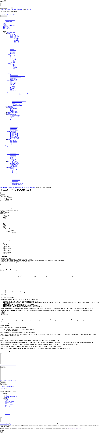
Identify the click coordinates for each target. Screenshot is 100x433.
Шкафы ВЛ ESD (13, 87)
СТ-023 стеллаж (13, 155)
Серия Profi (12, 71)
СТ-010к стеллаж (13, 147)
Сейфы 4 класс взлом (14, 144)
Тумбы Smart (12, 62)
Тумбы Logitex (12, 61)
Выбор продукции (6, 28)
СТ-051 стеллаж (13, 156)
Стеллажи (7, 145)
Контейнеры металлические (15, 77)
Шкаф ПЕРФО (13, 50)
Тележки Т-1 (12, 68)
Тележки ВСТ (12, 65)
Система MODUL (13, 176)
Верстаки (9, 33)
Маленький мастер (13, 111)
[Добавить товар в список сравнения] (1, 195)
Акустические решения (14, 122)
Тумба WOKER (13, 58)
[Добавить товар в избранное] (4, 195)
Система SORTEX (13, 169)
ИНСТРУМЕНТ (13, 78)
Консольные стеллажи (14, 162)
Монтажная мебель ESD (12, 80)
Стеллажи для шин (13, 182)
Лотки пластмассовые (14, 75)
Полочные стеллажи (11, 146)
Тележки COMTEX (13, 67)
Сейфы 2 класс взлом (14, 142)
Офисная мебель (8, 113)
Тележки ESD (12, 88)
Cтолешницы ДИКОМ (14, 96)
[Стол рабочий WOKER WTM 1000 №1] (8, 192)
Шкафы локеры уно (14, 132)
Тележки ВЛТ (12, 64)
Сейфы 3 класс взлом (14, 143)
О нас (6, 394)
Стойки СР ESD (13, 83)
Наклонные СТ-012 (16, 180)
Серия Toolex (12, 52)
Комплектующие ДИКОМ (15, 97)
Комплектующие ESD (14, 91)
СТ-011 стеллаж (13, 149)
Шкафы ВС (12, 49)
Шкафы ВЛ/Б (12, 48)
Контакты (5, 22)
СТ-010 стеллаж (13, 148)
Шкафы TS (12, 44)
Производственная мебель (10, 32)
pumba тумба (12, 117)
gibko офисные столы (14, 119)
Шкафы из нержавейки (14, 138)
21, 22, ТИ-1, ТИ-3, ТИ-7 (17, 105)
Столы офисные (10, 123)
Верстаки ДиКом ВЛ (14, 35)
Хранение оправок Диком (15, 74)
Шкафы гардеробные (14, 134)
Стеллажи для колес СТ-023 (17, 183)
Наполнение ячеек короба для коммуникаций (19, 93)
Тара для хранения (11, 72)
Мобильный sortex (15, 173)
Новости (7, 19)
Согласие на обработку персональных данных (14, 410)
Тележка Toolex (13, 69)
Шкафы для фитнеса (14, 136)
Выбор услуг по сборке (9, 403)
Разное (13, 103)
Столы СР (12, 81)
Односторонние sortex (16, 171)
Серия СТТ (12, 158)
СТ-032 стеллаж (13, 159)
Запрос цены (3, 213)
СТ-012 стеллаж (13, 150)
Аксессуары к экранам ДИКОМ (16, 94)
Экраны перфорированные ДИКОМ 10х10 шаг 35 (20, 95)
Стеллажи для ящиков (14, 166)
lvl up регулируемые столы (15, 121)
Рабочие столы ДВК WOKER (15, 39)
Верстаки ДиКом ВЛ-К (14, 36)
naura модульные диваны (15, 118)
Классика (11, 109)
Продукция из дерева (9, 106)
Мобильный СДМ (13, 165)
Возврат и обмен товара (10, 20)
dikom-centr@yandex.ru (4, 388)
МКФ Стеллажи (13, 153)
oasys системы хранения (14, 116)
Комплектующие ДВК (14, 100)
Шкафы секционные (14, 135)
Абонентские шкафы (14, 130)
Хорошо (2, 430)
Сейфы (8, 139)
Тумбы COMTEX (13, 59)
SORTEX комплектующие (17, 174)
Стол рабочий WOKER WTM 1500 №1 (8, 365)
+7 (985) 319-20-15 (4, 14)
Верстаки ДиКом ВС (14, 37)
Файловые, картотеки (14, 127)
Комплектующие (10, 92)
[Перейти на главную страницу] (8, 5)
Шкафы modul (12, 51)
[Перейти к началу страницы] (1, 432)
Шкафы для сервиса (14, 133)
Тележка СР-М (13, 66)
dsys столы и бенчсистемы (15, 115)
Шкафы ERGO (13, 53)
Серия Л (11, 157)
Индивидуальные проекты (12, 112)
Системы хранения (11, 167)
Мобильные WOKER (16, 104)
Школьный (12, 110)
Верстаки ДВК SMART (14, 40)
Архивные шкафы (13, 128)
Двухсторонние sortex (16, 172)
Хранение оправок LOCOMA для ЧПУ (17, 76)
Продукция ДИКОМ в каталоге (9, 25)
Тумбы (8, 54)
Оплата (4, 24)
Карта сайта (7, 414)
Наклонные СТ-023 (16, 179)
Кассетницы (12, 86)
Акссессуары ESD (13, 90)
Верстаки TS (12, 34)
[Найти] (12, 8)
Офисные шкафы (10, 124)
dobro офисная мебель (11, 114)
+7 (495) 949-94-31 (11, 14)
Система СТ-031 (13, 168)
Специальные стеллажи (12, 161)
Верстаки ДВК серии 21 (14, 41)
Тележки (9, 63)
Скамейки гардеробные (14, 137)
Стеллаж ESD (12, 84)
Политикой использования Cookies (74, 428)
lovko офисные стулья (14, 120)
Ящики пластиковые (14, 79)
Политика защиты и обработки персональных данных (16, 409)
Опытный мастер (13, 108)
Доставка (4, 23)
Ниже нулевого (13, 140)
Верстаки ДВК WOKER (14, 38)
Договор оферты (8, 21)
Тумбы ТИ (12, 60)
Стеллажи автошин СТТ (17, 184)
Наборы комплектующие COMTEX (19, 101)
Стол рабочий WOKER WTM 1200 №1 (8, 380)
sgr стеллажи (12, 160)
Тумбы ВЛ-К (12, 55)
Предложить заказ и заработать (11, 396)
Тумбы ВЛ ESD (13, 85)
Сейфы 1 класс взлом (14, 141)
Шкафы (8, 43)
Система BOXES (13, 175)
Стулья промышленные (14, 98)
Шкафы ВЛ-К (12, 45)
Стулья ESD (12, 89)
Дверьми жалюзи (13, 129)
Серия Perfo (12, 70)
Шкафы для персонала (11, 131)
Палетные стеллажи (14, 164)
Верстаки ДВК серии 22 (14, 42)
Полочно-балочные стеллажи (13, 154)
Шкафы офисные (13, 126)
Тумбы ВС (12, 56)
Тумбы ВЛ (12, 57)
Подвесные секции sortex (17, 170)
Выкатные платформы (14, 163)
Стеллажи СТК (15, 181)
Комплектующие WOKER (17, 102)
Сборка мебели (6, 26)
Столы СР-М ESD (13, 82)
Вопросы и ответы (6, 27)
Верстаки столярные (11, 107)
